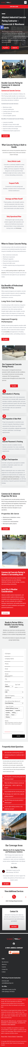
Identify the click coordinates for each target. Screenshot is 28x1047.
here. (12, 1031)
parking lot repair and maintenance (10, 478)
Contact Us (4, 969)
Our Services (5, 962)
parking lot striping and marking (11, 476)
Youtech (3, 1045)
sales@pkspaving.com (7, 983)
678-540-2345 (14, 6)
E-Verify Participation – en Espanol (15, 1022)
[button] (2, 27)
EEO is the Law (4, 1020)
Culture (4, 971)
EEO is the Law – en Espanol (15, 1020)
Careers (4, 967)
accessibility (6, 331)
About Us (4, 964)
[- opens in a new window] (14, 943)
